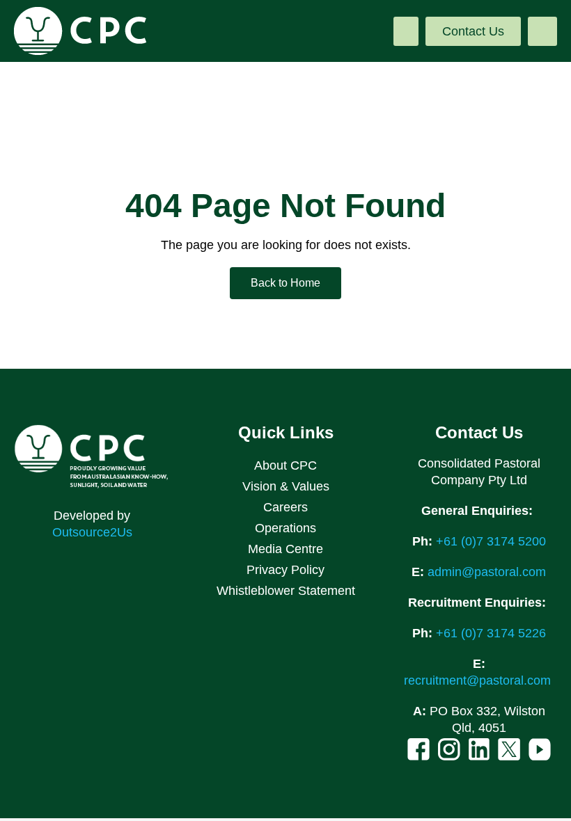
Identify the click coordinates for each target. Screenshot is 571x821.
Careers (285, 507)
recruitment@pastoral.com (479, 680)
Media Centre (285, 549)
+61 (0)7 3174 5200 (491, 541)
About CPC (285, 465)
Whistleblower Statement (286, 591)
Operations (285, 528)
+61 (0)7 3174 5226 (491, 633)
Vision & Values (285, 486)
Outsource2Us (92, 532)
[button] (406, 31)
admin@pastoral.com (487, 572)
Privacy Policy (285, 570)
